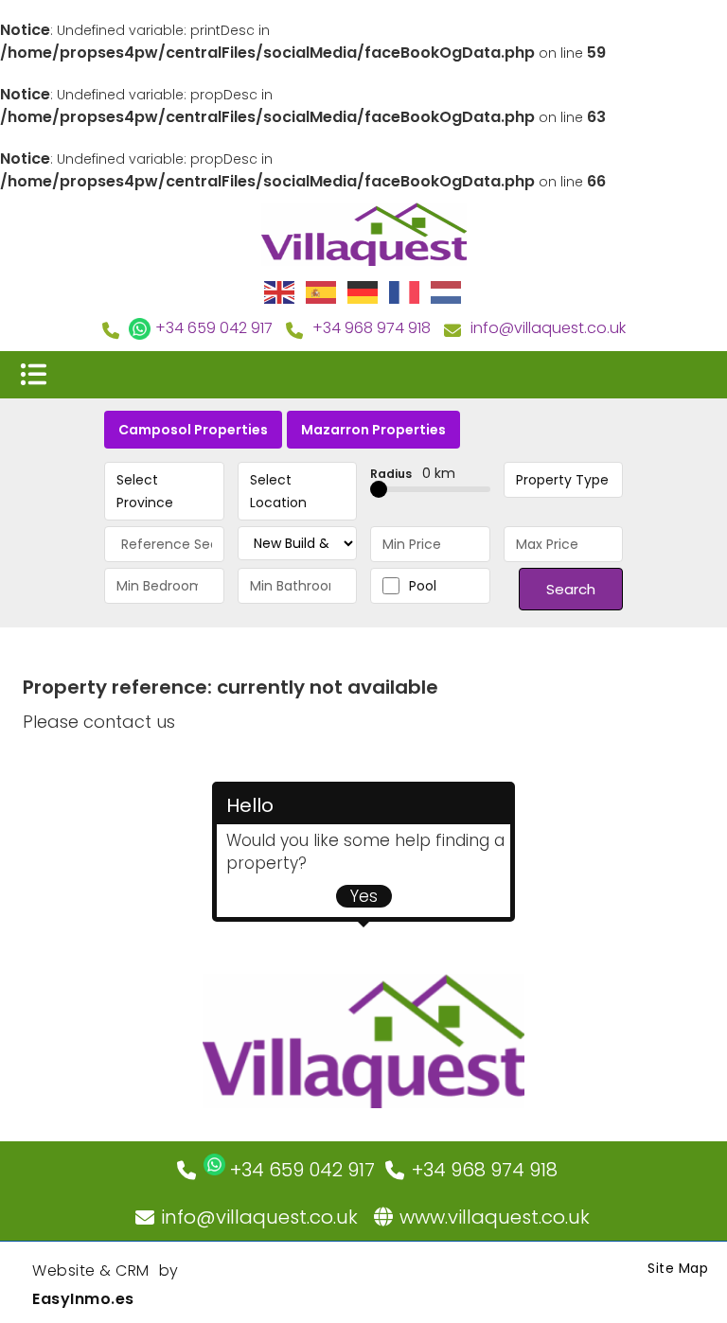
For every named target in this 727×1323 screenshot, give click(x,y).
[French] (405, 291)
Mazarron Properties (373, 429)
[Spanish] (322, 291)
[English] (280, 291)
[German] (363, 291)
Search (570, 589)
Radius (412, 473)
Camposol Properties (193, 429)
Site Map (677, 1268)
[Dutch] (447, 291)
